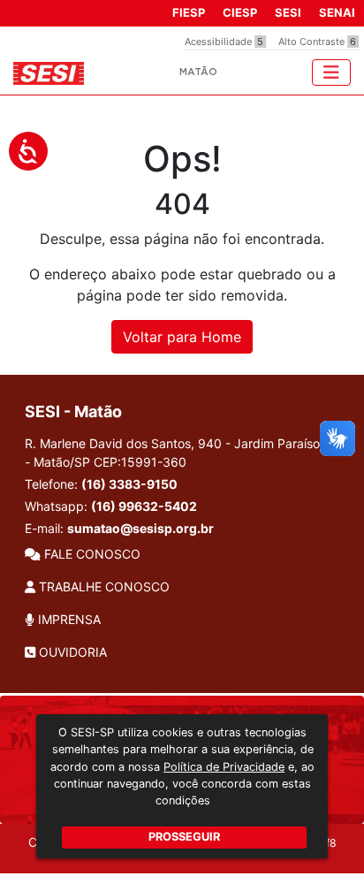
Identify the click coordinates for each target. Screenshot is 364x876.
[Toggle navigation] (331, 72)
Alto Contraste (317, 41)
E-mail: (119, 528)
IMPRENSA (67, 619)
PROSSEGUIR (184, 836)
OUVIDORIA (71, 651)
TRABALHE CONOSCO (102, 586)
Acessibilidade (224, 41)
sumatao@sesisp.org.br (140, 528)
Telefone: (101, 483)
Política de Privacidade (223, 766)
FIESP (188, 12)
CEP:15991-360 (140, 461)
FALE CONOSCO (90, 553)
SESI (288, 12)
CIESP (240, 12)
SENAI (337, 12)
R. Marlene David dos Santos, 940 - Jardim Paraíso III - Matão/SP (179, 452)
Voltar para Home (182, 337)
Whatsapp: (111, 506)
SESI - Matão (73, 411)
